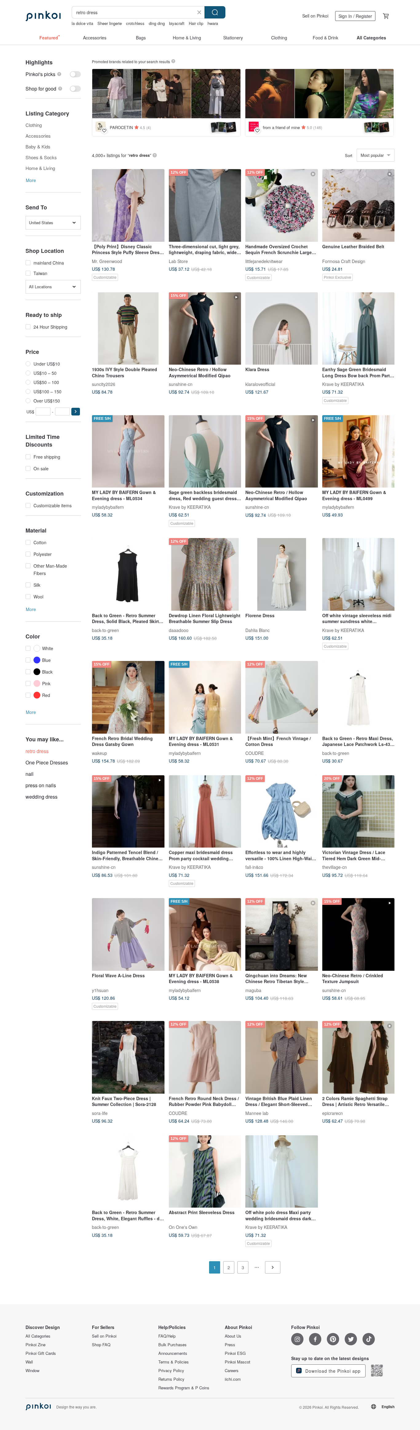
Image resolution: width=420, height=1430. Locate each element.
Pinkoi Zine (36, 1345)
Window (32, 1370)
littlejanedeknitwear (264, 261)
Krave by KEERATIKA (343, 384)
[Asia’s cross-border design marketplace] (43, 16)
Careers (232, 1370)
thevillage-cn (334, 867)
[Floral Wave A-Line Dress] (128, 934)
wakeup (99, 753)
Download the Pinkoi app (332, 1371)
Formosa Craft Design (343, 261)
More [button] (31, 180)
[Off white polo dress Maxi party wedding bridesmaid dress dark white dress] (281, 1171)
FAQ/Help (167, 1336)
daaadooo (178, 630)
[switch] (53, 74)
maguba (253, 990)
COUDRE (254, 753)
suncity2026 (103, 384)
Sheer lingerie (109, 23)
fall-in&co (254, 867)
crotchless (135, 23)
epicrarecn (332, 1113)
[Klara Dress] (281, 328)
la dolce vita (82, 23)
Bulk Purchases (172, 1345)
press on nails (41, 785)
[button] (75, 411)
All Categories (38, 1336)
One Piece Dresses (47, 762)
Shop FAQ (101, 1345)
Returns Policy (171, 1379)
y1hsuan (100, 990)
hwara (213, 23)
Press (230, 1345)
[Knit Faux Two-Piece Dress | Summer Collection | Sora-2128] (128, 1057)
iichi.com (233, 1379)
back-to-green (105, 630)
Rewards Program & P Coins (183, 1388)
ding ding (157, 23)
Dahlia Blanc (257, 630)
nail (30, 773)
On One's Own (183, 1227)
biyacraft (176, 23)
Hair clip (196, 23)
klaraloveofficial (260, 384)
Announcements (172, 1353)
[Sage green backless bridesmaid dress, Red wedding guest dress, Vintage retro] (205, 451)
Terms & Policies (173, 1362)
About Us (233, 1336)
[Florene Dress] (281, 574)
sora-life (100, 1113)
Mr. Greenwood (107, 261)
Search (214, 12)
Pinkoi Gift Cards (41, 1353)
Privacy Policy (171, 1370)
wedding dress (41, 796)
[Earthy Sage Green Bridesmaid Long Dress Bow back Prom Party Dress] (358, 328)
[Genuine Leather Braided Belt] (358, 205)
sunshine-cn (180, 384)
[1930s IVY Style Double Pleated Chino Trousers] (128, 328)
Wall (29, 1362)
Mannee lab (256, 1113)
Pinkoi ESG (235, 1353)
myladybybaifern (108, 507)
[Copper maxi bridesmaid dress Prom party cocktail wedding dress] (205, 811)
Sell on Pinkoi (315, 16)
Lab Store (178, 261)
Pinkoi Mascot (237, 1362)
